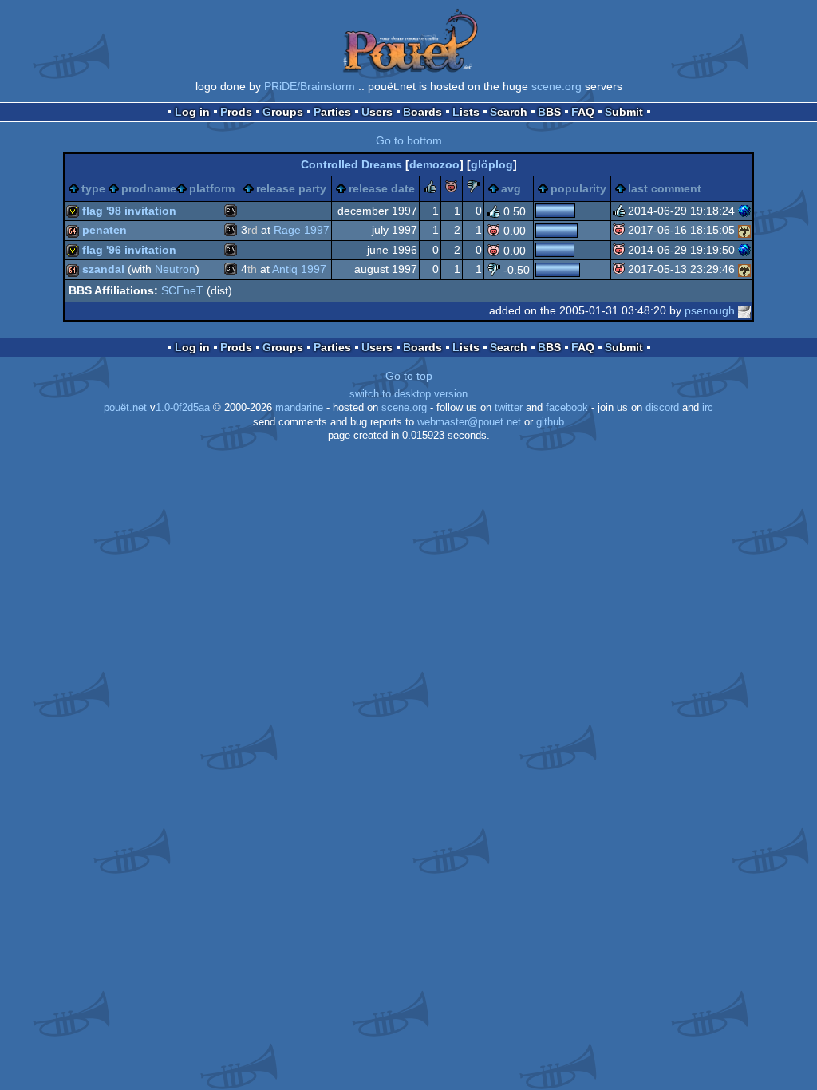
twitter (509, 407)
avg (511, 188)
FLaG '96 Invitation (129, 249)
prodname (148, 188)
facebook (567, 407)
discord (662, 407)
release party (291, 188)
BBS (549, 111)
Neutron (175, 269)
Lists (466, 111)
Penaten (104, 229)
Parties (332, 111)
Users (377, 111)
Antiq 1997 (299, 269)
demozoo (434, 164)
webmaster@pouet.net (469, 422)
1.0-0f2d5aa (183, 407)
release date (382, 188)
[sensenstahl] (744, 229)
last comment (664, 188)
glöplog (492, 164)
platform (212, 188)
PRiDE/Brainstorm (309, 86)
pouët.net (125, 407)
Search (508, 111)
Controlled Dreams (351, 164)
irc (707, 407)
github (550, 422)
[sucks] (473, 189)
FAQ (582, 111)
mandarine (299, 407)
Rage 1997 (302, 229)
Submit (624, 111)
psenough (710, 310)
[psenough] (744, 310)
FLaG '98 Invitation (129, 210)
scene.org (556, 86)
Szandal (103, 269)
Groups (282, 111)
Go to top (408, 375)
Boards (422, 111)
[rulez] (430, 189)
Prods (236, 111)
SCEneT (182, 290)
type (93, 188)
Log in (192, 111)
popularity (578, 188)
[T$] (744, 210)
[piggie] (451, 189)
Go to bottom (409, 140)
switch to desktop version (408, 394)
